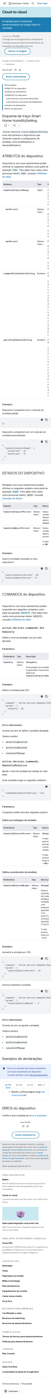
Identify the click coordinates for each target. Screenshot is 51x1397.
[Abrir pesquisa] (33, 3)
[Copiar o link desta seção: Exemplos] (15, 404)
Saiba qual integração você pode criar (20, 1223)
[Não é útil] (20, 70)
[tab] (8, 1084)
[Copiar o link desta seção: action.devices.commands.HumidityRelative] (30, 765)
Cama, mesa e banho (12, 1296)
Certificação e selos (12, 1313)
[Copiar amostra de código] (46, 419)
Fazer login (42, 3)
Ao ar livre (7, 1301)
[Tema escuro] (42, 419)
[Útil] (15, 70)
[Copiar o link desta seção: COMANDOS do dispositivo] (5, 599)
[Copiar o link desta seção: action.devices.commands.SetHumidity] (17, 632)
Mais (40, 1085)
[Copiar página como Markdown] (14, 125)
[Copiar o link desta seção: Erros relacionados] (25, 725)
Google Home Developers (13, 61)
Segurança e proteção (13, 1276)
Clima (5, 1270)
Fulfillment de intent (21, 619)
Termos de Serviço (10, 1384)
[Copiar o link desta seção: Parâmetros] (17, 649)
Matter (5, 1179)
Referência (10, 64)
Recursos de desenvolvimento (17, 1323)
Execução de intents (12, 498)
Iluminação (7, 1265)
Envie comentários (16, 76)
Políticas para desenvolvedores (17, 1341)
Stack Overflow (9, 1366)
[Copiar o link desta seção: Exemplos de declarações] (45, 1059)
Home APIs (7, 1243)
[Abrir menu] (4, 3)
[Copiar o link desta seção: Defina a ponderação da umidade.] (40, 872)
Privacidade (27, 1384)
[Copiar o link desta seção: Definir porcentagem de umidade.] (39, 820)
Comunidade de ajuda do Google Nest (20, 1372)
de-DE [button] (8, 1085)
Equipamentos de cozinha (14, 1291)
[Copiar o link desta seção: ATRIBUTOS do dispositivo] (46, 156)
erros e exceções (38, 1115)
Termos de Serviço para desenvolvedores (22, 1336)
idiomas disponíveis (39, 1075)
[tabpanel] (25, 1093)
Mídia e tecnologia (11, 1281)
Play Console (8, 1353)
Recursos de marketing (13, 1318)
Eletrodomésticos (11, 1286)
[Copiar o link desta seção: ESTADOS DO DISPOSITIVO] (5, 478)
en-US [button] (19, 1085)
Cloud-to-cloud (14, 12)
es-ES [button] (30, 1085)
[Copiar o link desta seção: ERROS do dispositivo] (38, 1108)
